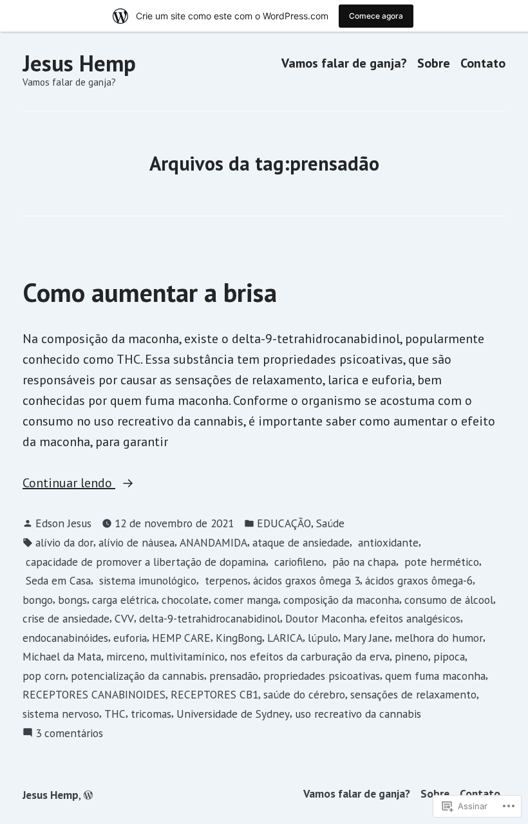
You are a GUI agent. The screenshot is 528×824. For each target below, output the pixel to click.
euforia (130, 637)
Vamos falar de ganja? (344, 63)
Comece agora (376, 16)
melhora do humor (439, 637)
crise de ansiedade (66, 618)
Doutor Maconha (324, 618)
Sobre (433, 63)
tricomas (151, 713)
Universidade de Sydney (233, 713)
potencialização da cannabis (137, 675)
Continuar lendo (69, 483)
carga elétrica (124, 599)
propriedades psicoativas (321, 675)
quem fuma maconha (435, 675)
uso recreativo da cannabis (358, 713)
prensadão (233, 675)
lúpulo (323, 637)
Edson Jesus (63, 523)
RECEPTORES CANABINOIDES (94, 694)
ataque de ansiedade (301, 542)
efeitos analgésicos (415, 618)
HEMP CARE (181, 637)
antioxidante (387, 542)
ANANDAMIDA (213, 542)
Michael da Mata (62, 656)
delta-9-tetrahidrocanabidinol (209, 618)
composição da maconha (341, 599)
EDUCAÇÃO (284, 523)
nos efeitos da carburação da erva (310, 656)
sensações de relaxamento (413, 694)
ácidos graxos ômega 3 (306, 580)
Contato (482, 63)
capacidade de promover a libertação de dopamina (144, 561)
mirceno (125, 656)
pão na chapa (362, 561)
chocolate (185, 599)
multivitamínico (187, 656)
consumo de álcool (448, 599)
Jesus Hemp (79, 63)
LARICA (285, 637)
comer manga (246, 599)
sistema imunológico (146, 580)
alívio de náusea (136, 542)
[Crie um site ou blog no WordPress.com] (88, 794)
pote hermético (440, 561)
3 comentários (69, 733)
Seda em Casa (57, 580)
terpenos (225, 580)
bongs (72, 599)
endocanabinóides (65, 637)
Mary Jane (366, 637)
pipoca (449, 656)
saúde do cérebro (304, 694)
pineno (411, 656)
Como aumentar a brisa (150, 292)
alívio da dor (64, 542)
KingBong (239, 637)
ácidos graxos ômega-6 (419, 580)
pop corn (44, 675)
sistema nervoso (61, 713)
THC (115, 713)
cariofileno (297, 561)
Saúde (330, 523)
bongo (38, 599)
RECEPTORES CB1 (214, 694)
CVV (124, 618)
